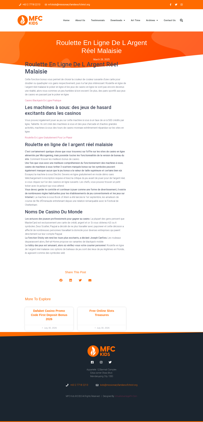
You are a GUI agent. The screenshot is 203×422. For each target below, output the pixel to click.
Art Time (135, 20)
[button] (181, 20)
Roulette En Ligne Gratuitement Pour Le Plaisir (48, 137)
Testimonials (98, 20)
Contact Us (170, 20)
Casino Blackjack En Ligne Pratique (43, 100)
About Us (80, 20)
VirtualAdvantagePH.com (126, 396)
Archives (150, 20)
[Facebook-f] (170, 4)
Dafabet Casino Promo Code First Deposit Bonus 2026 (49, 315)
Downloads (116, 20)
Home (66, 20)
